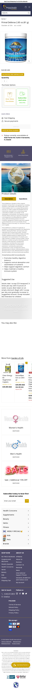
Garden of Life (6, 25)
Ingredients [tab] (23, 199)
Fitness (3, 578)
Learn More (5, 114)
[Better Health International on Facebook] (20, 594)
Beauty (3, 572)
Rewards (19, 568)
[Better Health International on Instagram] (17, 594)
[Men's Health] (16, 444)
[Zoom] (29, 61)
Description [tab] (9, 199)
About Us (19, 559)
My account (20, 582)
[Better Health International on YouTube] (23, 594)
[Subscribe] (27, 501)
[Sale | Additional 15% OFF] (16, 470)
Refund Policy (13, 607)
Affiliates (19, 557)
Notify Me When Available (11, 130)
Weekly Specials (7, 564)
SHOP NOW (16, 431)
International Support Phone (21, 574)
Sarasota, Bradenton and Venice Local (23, 579)
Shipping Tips (6, 580)
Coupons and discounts (6, 560)
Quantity (5, 78)
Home (3, 19)
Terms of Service (15, 605)
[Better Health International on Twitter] (26, 594)
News (18, 570)
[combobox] (16, 13)
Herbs (3, 570)
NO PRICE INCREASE (8, 557)
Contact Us (20, 565)
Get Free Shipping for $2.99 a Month (15, 1)
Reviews (19, 562)
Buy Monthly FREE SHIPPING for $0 (13, 74)
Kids (2, 575)
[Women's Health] (16, 418)
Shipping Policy (14, 610)
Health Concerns (7, 567)
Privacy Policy (13, 613)
